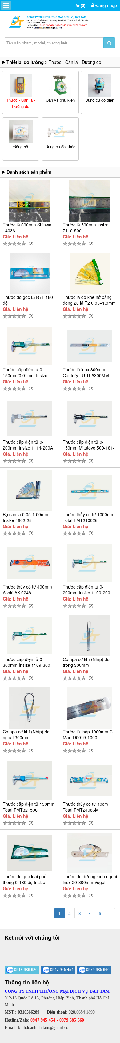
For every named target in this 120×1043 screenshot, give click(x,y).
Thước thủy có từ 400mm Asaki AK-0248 (27, 590)
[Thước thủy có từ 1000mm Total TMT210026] (89, 490)
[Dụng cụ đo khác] (60, 131)
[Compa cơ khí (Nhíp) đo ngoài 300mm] (29, 708)
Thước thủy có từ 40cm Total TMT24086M (85, 807)
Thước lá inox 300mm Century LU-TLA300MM (86, 372)
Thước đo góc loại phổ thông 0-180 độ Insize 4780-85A (24, 882)
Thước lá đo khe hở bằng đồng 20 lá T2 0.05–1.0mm (89, 300)
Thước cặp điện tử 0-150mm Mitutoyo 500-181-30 (88, 448)
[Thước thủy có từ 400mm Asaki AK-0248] (29, 563)
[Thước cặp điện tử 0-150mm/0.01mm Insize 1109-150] (29, 346)
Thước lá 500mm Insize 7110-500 (86, 228)
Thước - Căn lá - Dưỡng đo (20, 103)
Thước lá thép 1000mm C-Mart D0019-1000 (88, 734)
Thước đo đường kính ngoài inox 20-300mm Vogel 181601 (90, 882)
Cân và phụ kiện (60, 100)
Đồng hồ (20, 146)
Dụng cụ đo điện (99, 100)
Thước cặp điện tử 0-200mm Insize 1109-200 (86, 590)
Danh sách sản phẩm (28, 171)
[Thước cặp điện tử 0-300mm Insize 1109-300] (29, 635)
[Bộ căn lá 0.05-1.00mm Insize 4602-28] (29, 490)
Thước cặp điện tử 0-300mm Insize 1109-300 (26, 662)
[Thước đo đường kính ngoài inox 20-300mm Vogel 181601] (89, 853)
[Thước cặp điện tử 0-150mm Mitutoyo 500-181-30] (89, 418)
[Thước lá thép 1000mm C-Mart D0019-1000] (89, 708)
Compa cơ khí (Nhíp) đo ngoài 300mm (26, 734)
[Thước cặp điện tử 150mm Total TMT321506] (29, 780)
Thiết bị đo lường (25, 62)
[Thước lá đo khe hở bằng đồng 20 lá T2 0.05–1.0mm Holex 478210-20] (89, 273)
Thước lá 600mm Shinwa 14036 (27, 228)
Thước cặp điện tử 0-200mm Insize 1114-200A (28, 445)
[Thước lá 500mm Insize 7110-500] (89, 201)
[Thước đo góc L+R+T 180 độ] (29, 273)
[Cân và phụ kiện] (60, 85)
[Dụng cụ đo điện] (99, 85)
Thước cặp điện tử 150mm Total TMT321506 (28, 807)
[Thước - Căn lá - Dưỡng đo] (21, 85)
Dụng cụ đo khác (60, 146)
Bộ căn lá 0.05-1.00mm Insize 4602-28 (25, 517)
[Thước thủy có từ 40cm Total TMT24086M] (89, 780)
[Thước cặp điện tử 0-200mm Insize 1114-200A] (29, 418)
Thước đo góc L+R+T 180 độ (28, 300)
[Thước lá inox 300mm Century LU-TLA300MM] (89, 346)
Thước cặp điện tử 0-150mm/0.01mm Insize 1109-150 (25, 375)
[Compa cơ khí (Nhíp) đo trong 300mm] (89, 635)
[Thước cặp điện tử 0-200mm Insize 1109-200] (89, 563)
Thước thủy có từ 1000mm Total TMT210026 (88, 517)
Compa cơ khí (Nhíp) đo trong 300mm (86, 662)
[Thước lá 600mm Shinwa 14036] (29, 201)
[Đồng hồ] (21, 131)
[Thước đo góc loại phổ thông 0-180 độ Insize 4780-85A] (29, 853)
